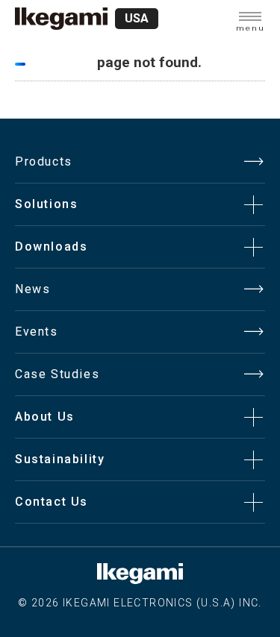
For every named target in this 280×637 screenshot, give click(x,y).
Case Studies (57, 374)
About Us (45, 417)
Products (43, 161)
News (32, 289)
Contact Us (51, 502)
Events (36, 331)
